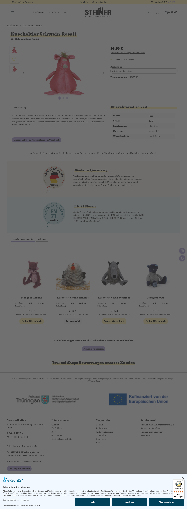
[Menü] (182, 480)
